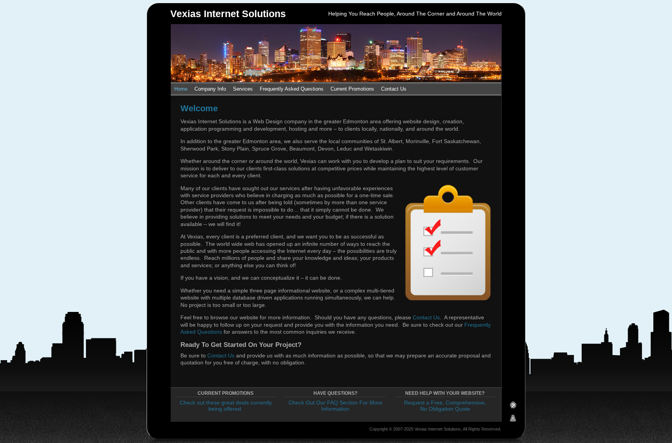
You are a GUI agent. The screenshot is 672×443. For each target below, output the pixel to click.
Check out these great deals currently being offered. (226, 405)
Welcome (199, 108)
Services (243, 89)
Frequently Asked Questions (292, 89)
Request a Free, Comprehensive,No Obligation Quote (445, 405)
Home (180, 89)
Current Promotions (352, 89)
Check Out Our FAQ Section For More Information (335, 405)
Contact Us (393, 89)
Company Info (210, 89)
